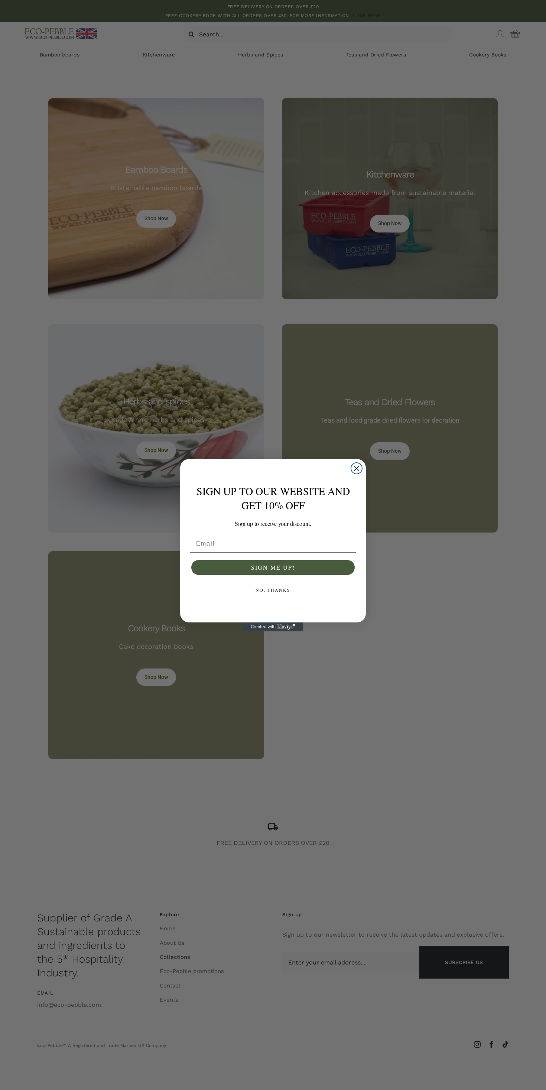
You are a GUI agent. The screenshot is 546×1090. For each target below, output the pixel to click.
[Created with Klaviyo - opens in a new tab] (273, 626)
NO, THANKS (273, 590)
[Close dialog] (356, 468)
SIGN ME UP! (273, 567)
